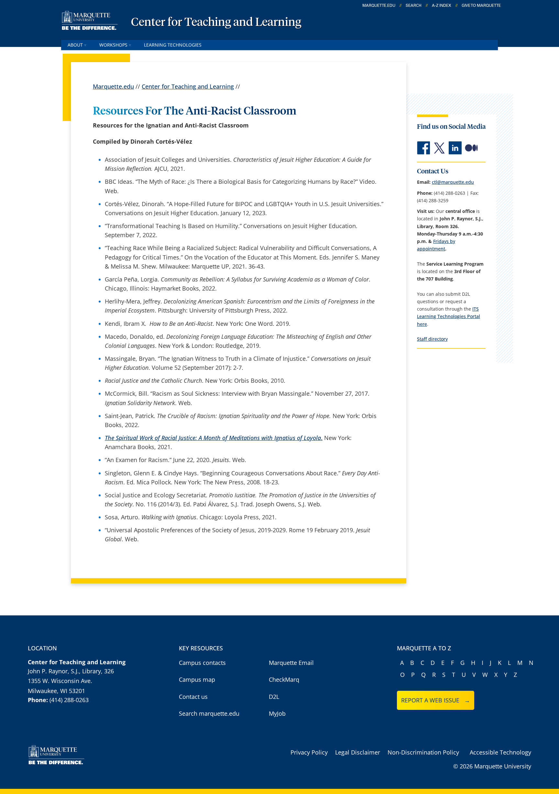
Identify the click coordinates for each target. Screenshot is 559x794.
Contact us (193, 696)
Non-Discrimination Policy (423, 752)
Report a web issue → (435, 700)
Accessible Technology (500, 752)
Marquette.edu (113, 86)
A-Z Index (441, 5)
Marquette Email (291, 663)
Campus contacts (202, 663)
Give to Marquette (481, 5)
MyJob (277, 713)
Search (414, 5)
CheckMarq (284, 679)
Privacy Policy (309, 752)
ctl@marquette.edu (453, 182)
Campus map (197, 679)
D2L (274, 696)
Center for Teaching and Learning (216, 22)
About (75, 45)
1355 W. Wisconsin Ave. (60, 681)
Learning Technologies (173, 45)
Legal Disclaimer (357, 752)
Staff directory (432, 339)
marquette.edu (378, 5)
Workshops (113, 45)
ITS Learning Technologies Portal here (448, 316)
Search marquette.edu (209, 713)
